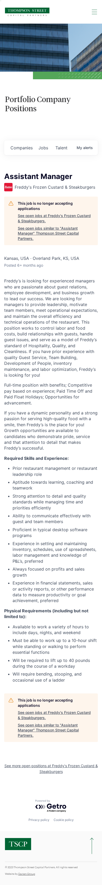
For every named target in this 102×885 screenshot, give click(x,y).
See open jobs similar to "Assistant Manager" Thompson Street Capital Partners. (48, 233)
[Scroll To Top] (92, 846)
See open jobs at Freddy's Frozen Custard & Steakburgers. (54, 218)
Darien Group (26, 874)
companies (21, 147)
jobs (43, 147)
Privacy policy (39, 820)
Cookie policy (64, 820)
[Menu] (94, 11)
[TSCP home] (27, 12)
